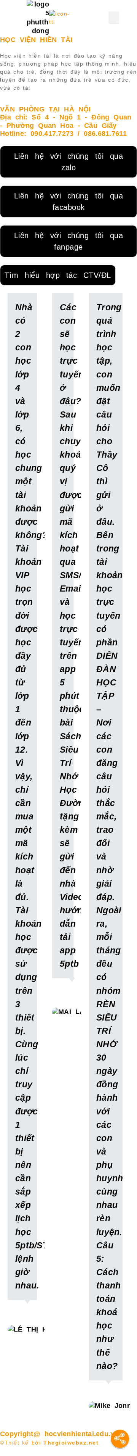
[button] (113, 17)
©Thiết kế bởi (49, 1443)
